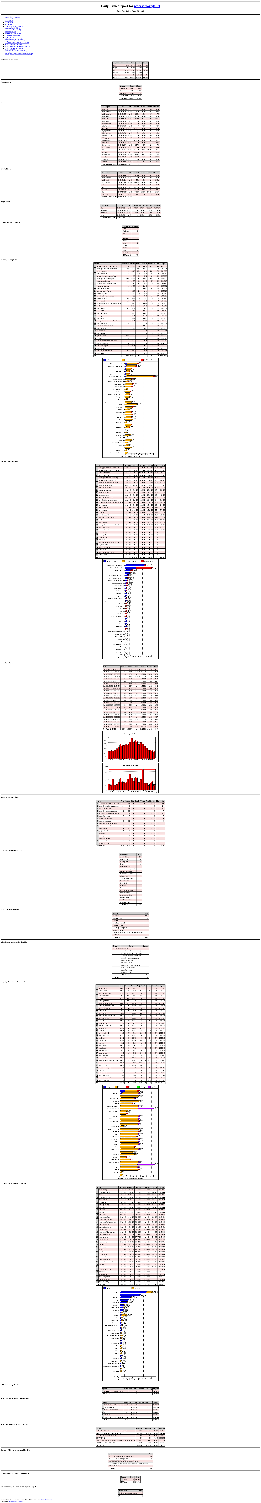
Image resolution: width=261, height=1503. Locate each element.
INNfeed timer (9, 22)
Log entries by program (12, 17)
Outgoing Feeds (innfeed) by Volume (17, 43)
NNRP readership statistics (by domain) (17, 46)
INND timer (9, 21)
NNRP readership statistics (13, 44)
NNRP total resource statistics (14, 48)
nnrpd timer (8, 24)
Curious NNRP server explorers (15, 50)
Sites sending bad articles (13, 33)
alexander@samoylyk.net (16, 1501)
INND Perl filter (10, 37)
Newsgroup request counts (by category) (18, 52)
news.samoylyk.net (147, 6)
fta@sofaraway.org (46, 1499)
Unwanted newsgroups (12, 35)
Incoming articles (10, 32)
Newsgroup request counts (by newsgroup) (19, 54)
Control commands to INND (14, 26)
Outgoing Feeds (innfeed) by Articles (17, 41)
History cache (9, 19)
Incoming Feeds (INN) (12, 28)
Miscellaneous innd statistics (14, 39)
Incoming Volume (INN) (13, 30)
